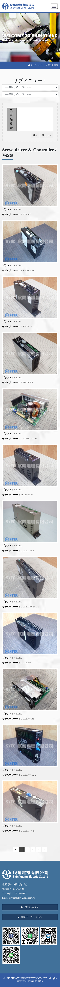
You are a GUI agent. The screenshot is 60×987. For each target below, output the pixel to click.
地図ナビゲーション (31, 917)
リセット (46, 135)
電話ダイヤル (31, 907)
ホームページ (36, 65)
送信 (35, 135)
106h (40, 981)
